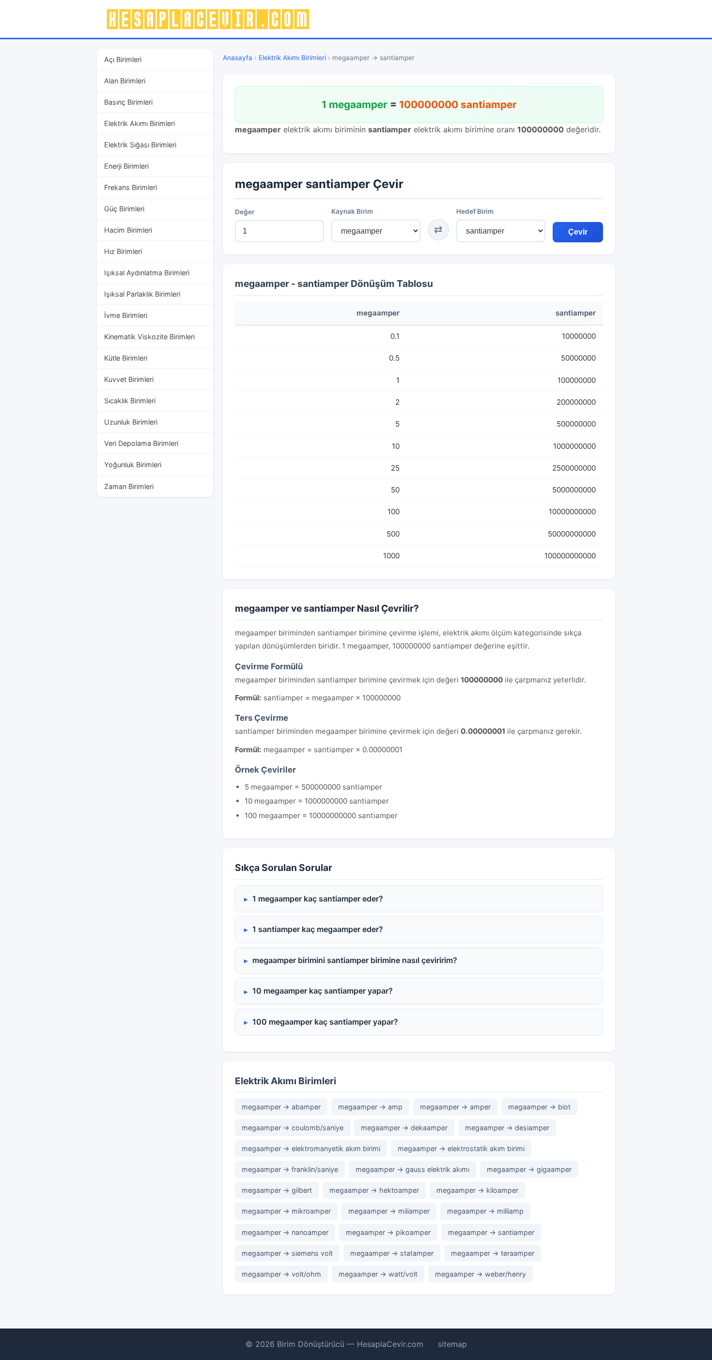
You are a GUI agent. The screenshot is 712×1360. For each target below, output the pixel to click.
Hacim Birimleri (128, 230)
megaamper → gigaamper (529, 1169)
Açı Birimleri (122, 59)
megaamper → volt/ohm (281, 1274)
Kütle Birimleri (125, 358)
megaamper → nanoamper (285, 1232)
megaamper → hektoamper (374, 1190)
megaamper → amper (455, 1107)
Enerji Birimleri (126, 166)
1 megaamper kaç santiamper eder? (317, 898)
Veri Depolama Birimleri (141, 443)
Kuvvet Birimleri (129, 379)
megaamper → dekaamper (404, 1127)
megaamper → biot (539, 1107)
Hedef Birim (475, 211)
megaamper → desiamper (507, 1127)
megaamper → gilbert (277, 1190)
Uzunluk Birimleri (130, 422)
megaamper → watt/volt (378, 1274)
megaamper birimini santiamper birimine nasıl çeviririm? (354, 960)
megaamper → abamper (281, 1107)
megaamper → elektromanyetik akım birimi (311, 1148)
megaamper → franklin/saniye (290, 1169)
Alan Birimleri (124, 81)
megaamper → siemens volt (287, 1253)
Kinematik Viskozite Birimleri (149, 336)
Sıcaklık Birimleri (129, 400)
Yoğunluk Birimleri (132, 464)
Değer (244, 212)
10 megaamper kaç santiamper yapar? (322, 991)
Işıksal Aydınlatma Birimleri (146, 273)
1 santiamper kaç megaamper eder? (317, 929)
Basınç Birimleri (128, 102)
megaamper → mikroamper (286, 1211)
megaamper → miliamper (389, 1211)
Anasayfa (237, 58)
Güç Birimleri (124, 209)
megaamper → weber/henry (480, 1274)
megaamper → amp (370, 1107)
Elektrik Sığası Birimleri (140, 145)
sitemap (452, 1344)
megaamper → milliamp (485, 1211)
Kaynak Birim (352, 211)
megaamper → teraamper (492, 1253)
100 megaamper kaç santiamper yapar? (325, 1022)
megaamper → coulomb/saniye (292, 1127)
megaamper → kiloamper (477, 1190)
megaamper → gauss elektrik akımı (412, 1169)
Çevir (578, 232)
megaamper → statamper (391, 1253)
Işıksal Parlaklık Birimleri (142, 294)
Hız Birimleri (123, 251)
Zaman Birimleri (129, 486)
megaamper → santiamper (491, 1232)
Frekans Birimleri (130, 187)
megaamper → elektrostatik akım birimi (461, 1148)
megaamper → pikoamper (388, 1232)
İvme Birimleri (125, 315)
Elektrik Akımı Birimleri (139, 123)
